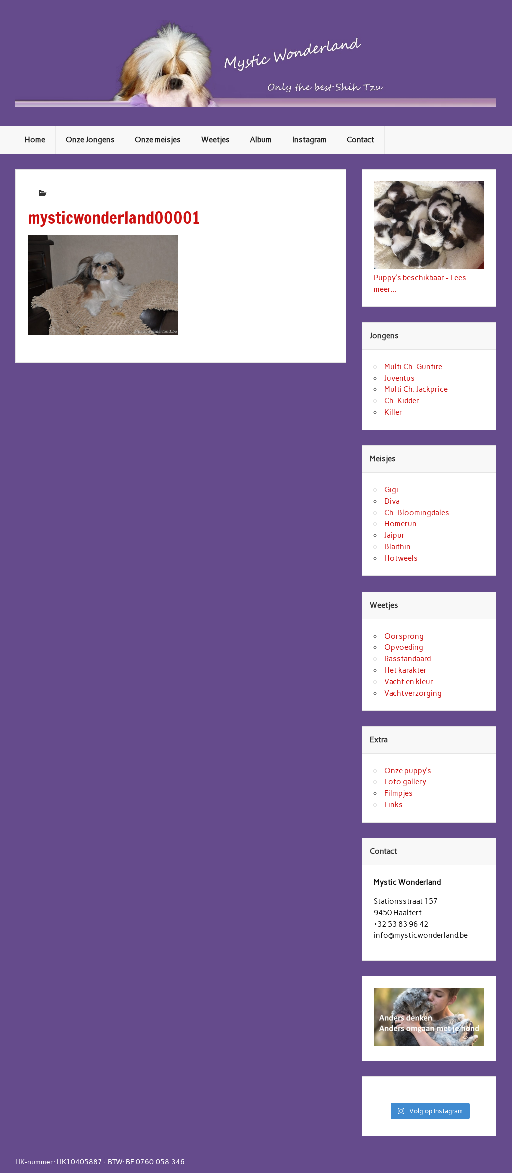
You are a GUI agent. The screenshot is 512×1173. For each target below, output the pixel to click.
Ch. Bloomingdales (417, 512)
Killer (393, 412)
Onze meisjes (158, 139)
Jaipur (394, 535)
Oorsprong (404, 636)
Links (393, 804)
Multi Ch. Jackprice (416, 389)
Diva (392, 501)
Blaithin (397, 546)
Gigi (391, 489)
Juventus (399, 378)
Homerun (400, 523)
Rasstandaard (407, 658)
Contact (360, 139)
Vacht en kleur (409, 681)
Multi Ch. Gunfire (413, 366)
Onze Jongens (90, 139)
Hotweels (401, 558)
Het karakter (405, 670)
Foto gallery (405, 781)
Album (261, 139)
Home (35, 139)
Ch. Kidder (402, 400)
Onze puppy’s (408, 770)
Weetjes (216, 139)
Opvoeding (404, 647)
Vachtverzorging (413, 693)
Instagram (309, 139)
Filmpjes (398, 793)
